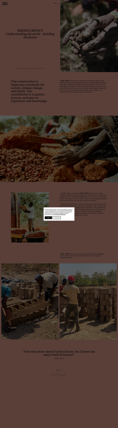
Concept (62, 3)
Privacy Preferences (60, 214)
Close (64, 217)
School (59, 374)
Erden (55, 3)
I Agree (48, 217)
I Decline (56, 217)
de (109, 3)
